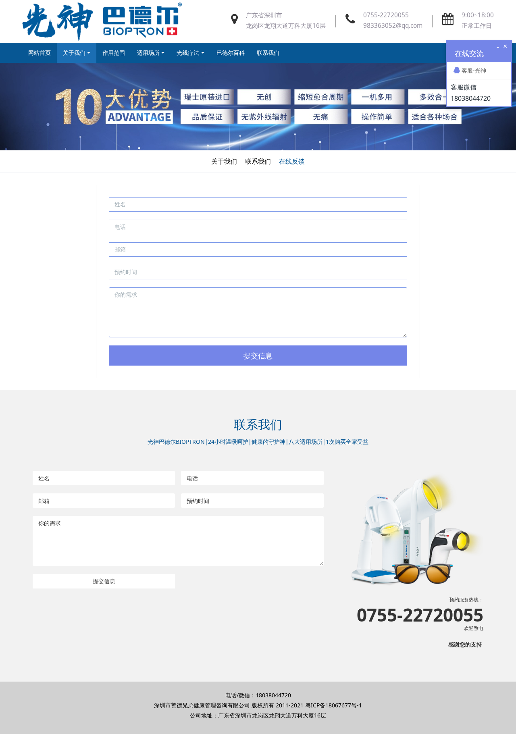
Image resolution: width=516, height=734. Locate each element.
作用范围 (113, 52)
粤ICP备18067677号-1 (333, 705)
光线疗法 (188, 52)
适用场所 (148, 52)
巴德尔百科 (230, 52)
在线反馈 (292, 161)
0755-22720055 (386, 15)
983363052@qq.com (392, 25)
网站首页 (39, 52)
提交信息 (258, 355)
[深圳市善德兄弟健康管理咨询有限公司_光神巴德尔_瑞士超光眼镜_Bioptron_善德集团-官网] (102, 21)
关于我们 (74, 52)
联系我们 (268, 52)
